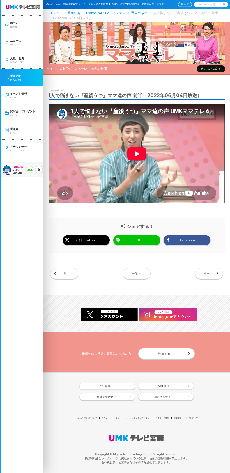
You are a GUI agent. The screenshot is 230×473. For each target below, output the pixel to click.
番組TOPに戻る (211, 68)
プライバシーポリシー (111, 418)
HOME (56, 13)
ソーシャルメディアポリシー (138, 418)
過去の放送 (139, 13)
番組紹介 (74, 13)
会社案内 (105, 386)
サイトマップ (192, 418)
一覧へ (136, 273)
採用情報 (177, 418)
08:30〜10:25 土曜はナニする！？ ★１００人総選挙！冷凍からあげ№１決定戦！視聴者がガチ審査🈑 (106, 4)
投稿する (164, 353)
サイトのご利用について (86, 418)
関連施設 (163, 386)
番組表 (185, 4)
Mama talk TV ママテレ (106, 13)
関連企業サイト (164, 397)
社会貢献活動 (105, 397)
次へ (207, 273)
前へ (66, 273)
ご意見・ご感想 (162, 418)
